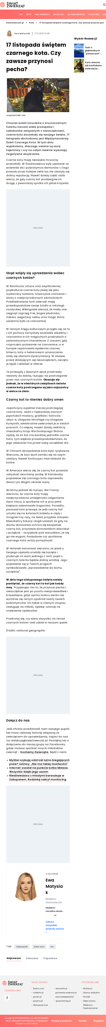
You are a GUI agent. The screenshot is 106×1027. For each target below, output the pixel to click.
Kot (52, 946)
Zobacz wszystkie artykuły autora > (55, 927)
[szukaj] (104, 4)
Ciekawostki (22, 946)
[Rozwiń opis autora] (55, 915)
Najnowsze (14, 958)
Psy (21, 14)
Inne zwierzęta (42, 14)
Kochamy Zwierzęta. (34, 752)
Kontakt (82, 1021)
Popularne (50, 958)
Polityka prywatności (61, 1021)
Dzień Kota (39, 946)
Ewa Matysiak (22, 33)
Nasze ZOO (59, 14)
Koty (28, 14)
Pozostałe (94, 14)
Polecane (32, 958)
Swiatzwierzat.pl (15, 22)
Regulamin (99, 1021)
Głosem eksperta (76, 14)
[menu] (7, 997)
